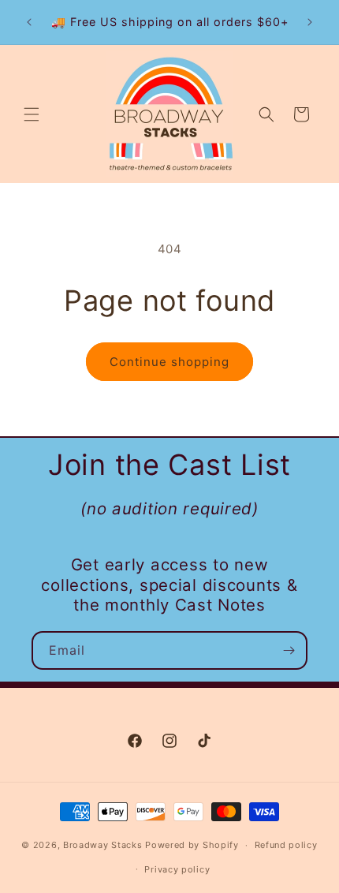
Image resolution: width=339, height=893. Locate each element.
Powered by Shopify (192, 844)
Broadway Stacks (103, 844)
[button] (31, 114)
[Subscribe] (288, 650)
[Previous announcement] (29, 22)
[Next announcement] (309, 22)
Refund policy (286, 844)
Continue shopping (169, 361)
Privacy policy (177, 869)
